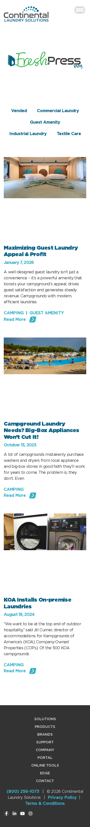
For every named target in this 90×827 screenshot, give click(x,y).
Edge (45, 773)
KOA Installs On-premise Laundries (37, 602)
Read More (15, 319)
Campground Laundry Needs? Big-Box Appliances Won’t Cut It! (41, 430)
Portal (45, 758)
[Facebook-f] (6, 813)
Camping (14, 313)
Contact (45, 781)
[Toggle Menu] (80, 9)
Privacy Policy (62, 797)
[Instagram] (30, 813)
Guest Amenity (45, 122)
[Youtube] (22, 813)
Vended (19, 110)
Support (45, 742)
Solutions (45, 719)
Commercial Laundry (58, 110)
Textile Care (69, 133)
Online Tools (45, 765)
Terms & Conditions (45, 803)
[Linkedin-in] (14, 813)
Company (45, 750)
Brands (45, 734)
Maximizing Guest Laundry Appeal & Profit (41, 250)
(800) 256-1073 (23, 791)
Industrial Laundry (28, 133)
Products (45, 727)
